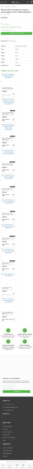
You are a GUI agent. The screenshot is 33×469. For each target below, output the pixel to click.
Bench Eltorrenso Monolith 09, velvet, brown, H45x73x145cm (7, 164)
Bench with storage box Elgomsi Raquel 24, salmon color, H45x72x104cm (8, 139)
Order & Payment (7, 432)
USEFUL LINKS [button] (6, 422)
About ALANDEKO (7, 426)
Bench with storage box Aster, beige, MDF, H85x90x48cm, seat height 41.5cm (8, 313)
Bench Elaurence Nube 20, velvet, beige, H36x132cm (8, 263)
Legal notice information (8, 388)
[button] (2, 2)
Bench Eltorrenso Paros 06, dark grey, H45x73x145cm (8, 189)
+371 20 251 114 (9, 404)
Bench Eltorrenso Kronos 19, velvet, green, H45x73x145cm (7, 214)
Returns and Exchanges (9, 437)
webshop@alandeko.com (11, 407)
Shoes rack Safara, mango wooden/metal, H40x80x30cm (7, 88)
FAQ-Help (5, 429)
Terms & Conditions (8, 448)
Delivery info (6, 434)
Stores (4, 440)
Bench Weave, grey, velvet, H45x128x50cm (7, 288)
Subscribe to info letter (16, 33)
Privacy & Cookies (7, 450)
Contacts (5, 456)
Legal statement (7, 453)
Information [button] (7, 444)
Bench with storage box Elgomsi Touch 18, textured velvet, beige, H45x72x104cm (8, 113)
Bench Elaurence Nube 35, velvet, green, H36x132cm (8, 238)
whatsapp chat (9, 410)
